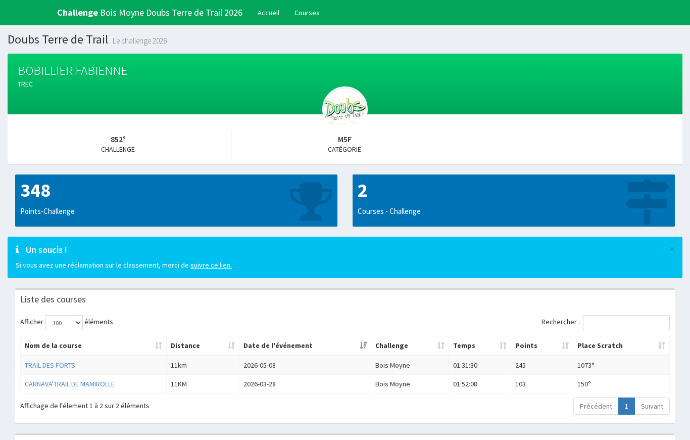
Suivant (652, 406)
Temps (464, 345)
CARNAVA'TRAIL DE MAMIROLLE (70, 383)
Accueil (268, 12)
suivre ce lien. (211, 265)
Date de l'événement (278, 345)
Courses (307, 12)
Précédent (596, 406)
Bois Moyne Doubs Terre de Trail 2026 (149, 12)
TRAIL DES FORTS (50, 365)
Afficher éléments (66, 321)
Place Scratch (600, 345)
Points (526, 345)
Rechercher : (560, 321)
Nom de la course (53, 345)
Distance (185, 345)
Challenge (391, 345)
